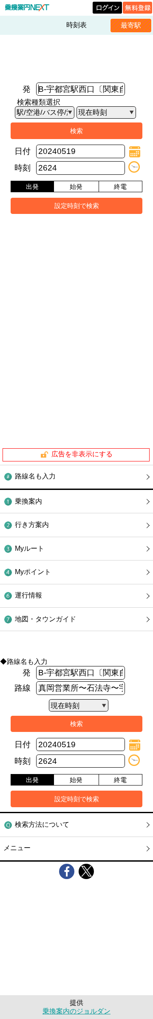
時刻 (22, 168)
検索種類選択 (38, 102)
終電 (120, 186)
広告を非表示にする (82, 454)
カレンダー (135, 152)
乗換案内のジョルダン (76, 1011)
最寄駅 (131, 25)
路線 (22, 688)
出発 (32, 186)
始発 (76, 186)
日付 (22, 151)
